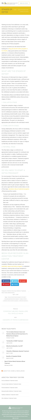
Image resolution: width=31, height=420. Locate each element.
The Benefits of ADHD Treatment (14, 341)
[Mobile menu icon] (2, 3)
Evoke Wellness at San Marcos (13, 416)
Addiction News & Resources (14, 371)
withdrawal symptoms (23, 300)
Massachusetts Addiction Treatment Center (11, 391)
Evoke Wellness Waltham (15, 414)
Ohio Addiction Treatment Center (9, 398)
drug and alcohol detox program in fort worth (17, 297)
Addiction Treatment (21, 290)
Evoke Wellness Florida (15, 412)
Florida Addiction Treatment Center (10, 387)
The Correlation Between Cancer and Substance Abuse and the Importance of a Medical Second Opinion (17, 333)
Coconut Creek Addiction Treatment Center (11, 384)
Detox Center (4, 292)
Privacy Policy (24, 416)
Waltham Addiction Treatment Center (10, 394)
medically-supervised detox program (12, 266)
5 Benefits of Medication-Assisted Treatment (17, 351)
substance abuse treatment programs (18, 189)
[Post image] (3, 333)
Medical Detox (11, 292)
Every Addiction (9, 411)
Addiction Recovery (11, 290)
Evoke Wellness (17, 411)
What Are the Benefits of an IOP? (14, 346)
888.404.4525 (15, 418)
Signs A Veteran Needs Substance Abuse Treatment (14, 362)
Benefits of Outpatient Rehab (13, 356)
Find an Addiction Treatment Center (10, 380)
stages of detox (23, 298)
